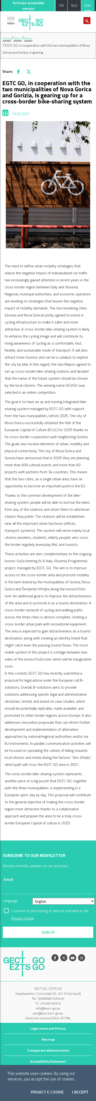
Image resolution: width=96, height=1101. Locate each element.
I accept (80, 1092)
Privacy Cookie (22, 918)
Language (10, 900)
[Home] (31, 21)
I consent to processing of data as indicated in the (50, 911)
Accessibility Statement (48, 1061)
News (18, 38)
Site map (48, 1039)
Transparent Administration (48, 1050)
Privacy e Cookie (47, 1092)
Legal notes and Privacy (48, 1028)
